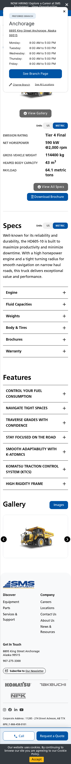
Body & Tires (16, 328)
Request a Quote (52, 736)
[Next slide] (67, 539)
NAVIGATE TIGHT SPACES (27, 408)
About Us (47, 620)
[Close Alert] (66, 5)
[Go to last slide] (4, 539)
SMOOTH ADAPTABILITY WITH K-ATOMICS (31, 452)
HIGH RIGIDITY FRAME (24, 484)
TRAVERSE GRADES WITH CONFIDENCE (27, 423)
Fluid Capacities (19, 304)
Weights (13, 316)
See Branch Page (35, 73)
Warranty (13, 351)
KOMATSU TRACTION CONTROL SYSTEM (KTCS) (32, 469)
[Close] (64, 11)
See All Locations (44, 84)
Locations (47, 608)
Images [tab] (59, 505)
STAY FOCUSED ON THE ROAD (31, 437)
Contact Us (48, 614)
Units (39, 125)
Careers (45, 602)
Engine (11, 292)
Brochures (14, 339)
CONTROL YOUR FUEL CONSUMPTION (24, 394)
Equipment (11, 602)
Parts (6, 608)
